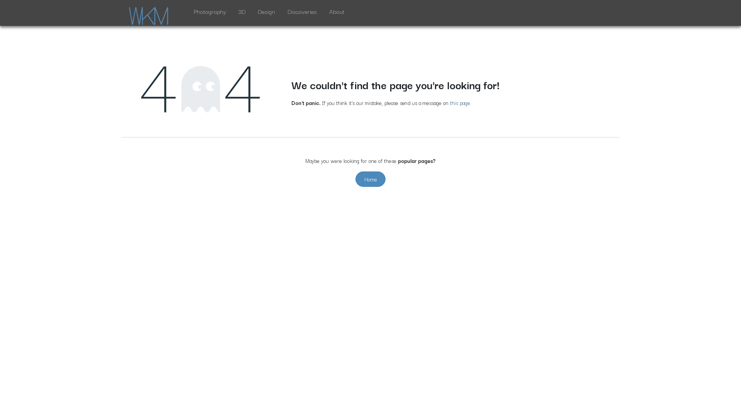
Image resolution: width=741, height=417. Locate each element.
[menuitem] (210, 13)
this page (460, 102)
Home (370, 179)
